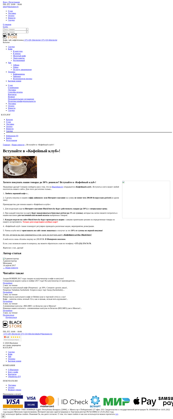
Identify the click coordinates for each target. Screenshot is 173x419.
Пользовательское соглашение (21, 99)
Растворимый (19, 60)
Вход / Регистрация (11, 2)
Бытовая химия (14, 81)
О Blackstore (13, 370)
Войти (9, 138)
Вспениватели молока (22, 79)
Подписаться (8, 315)
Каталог (9, 119)
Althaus (16, 65)
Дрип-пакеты (19, 58)
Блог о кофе (13, 372)
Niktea (15, 67)
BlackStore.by (57, 187)
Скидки (11, 20)
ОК (3, 417)
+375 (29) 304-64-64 (31, 40)
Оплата (11, 15)
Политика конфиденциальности (22, 101)
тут (116, 414)
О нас (10, 11)
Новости (11, 18)
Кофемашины (19, 74)
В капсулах (18, 51)
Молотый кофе (19, 56)
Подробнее (7, 283)
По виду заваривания (22, 69)
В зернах (17, 53)
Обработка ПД (14, 376)
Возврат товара (14, 390)
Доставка (12, 13)
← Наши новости (10, 268)
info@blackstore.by (11, 7)
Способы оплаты (15, 92)
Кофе (10, 49)
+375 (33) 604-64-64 (48, 40)
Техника (11, 72)
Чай (9, 63)
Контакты (12, 94)
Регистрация (11, 140)
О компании (13, 87)
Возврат (11, 97)
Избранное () (12, 136)
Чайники (17, 76)
